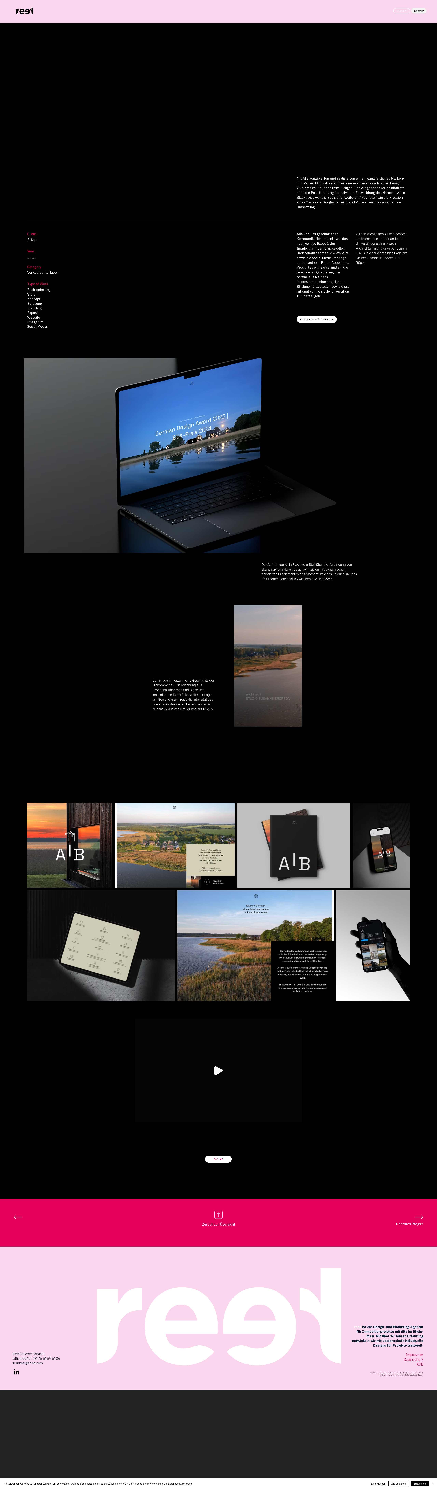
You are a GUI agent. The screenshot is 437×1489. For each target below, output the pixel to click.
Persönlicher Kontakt (29, 1354)
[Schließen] (433, 1483)
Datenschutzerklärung (180, 1483)
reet (357, 1327)
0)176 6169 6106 (46, 1358)
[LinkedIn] (16, 1372)
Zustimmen (420, 1483)
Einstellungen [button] (378, 1483)
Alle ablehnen (398, 1483)
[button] (297, 723)
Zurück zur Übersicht (218, 1224)
